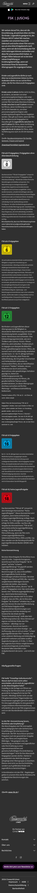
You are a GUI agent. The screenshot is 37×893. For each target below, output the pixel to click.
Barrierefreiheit (18, 888)
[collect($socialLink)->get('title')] (16, 857)
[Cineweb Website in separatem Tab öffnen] (19, 831)
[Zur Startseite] (8, 4)
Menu (25, 4)
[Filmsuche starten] (33, 4)
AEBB (24, 882)
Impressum (13, 882)
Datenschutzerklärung (17, 885)
